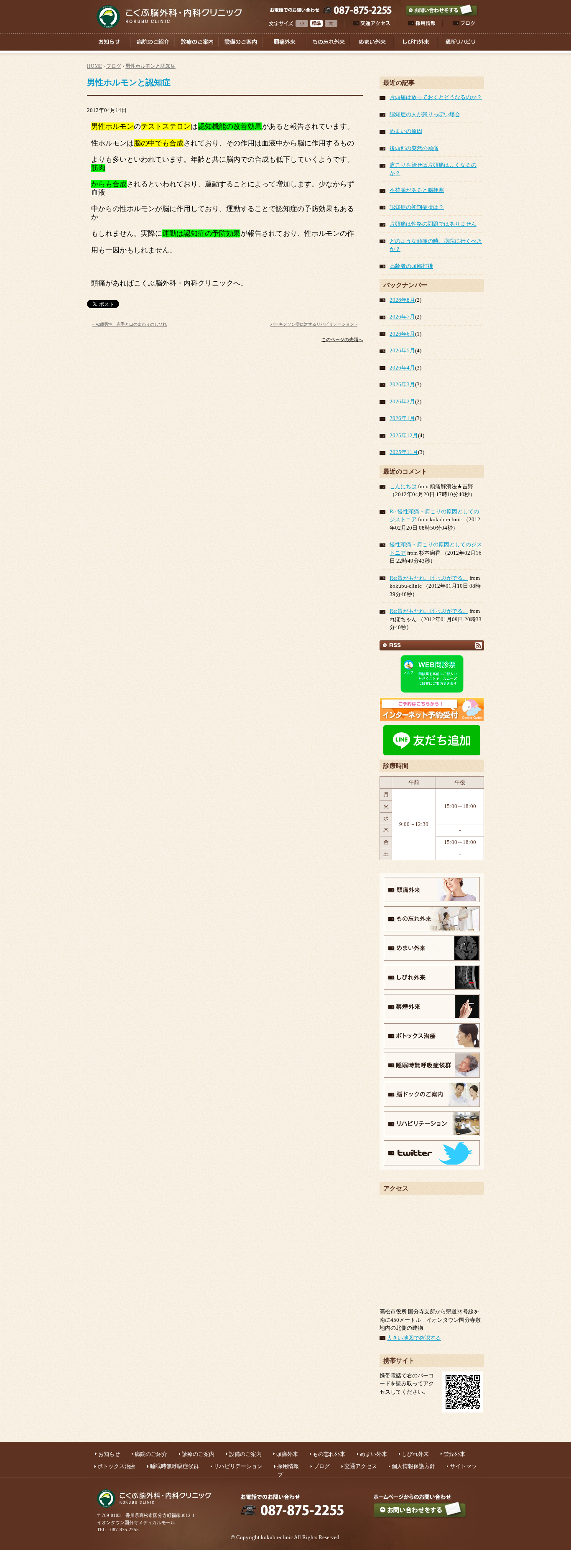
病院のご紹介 (151, 1454)
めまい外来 (373, 1454)
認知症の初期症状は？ (417, 207)
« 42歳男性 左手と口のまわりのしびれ (129, 324)
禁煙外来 (454, 1454)
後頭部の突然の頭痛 (414, 148)
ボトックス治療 (116, 1466)
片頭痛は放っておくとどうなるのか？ (436, 97)
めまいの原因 (406, 131)
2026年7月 (402, 317)
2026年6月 (402, 334)
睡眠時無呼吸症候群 (174, 1466)
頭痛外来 (287, 1454)
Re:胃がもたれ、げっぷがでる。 (429, 578)
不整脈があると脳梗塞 (417, 190)
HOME (94, 66)
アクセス (395, 1188)
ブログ (113, 66)
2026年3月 (402, 384)
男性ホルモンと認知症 (150, 66)
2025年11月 (404, 452)
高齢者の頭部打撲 (411, 266)
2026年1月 (402, 418)
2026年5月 (402, 350)
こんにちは (403, 486)
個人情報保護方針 (413, 1466)
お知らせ (109, 1454)
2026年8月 (402, 300)
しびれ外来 (415, 1454)
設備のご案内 (245, 1454)
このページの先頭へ (342, 339)
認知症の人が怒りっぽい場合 (425, 114)
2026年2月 (402, 401)
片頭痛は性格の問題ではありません (433, 224)
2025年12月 (404, 435)
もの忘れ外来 (329, 1454)
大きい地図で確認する (414, 1338)
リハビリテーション (238, 1466)
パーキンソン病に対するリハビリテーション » (313, 324)
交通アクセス (360, 1466)
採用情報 (288, 1466)
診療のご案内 (198, 1454)
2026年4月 (402, 368)
